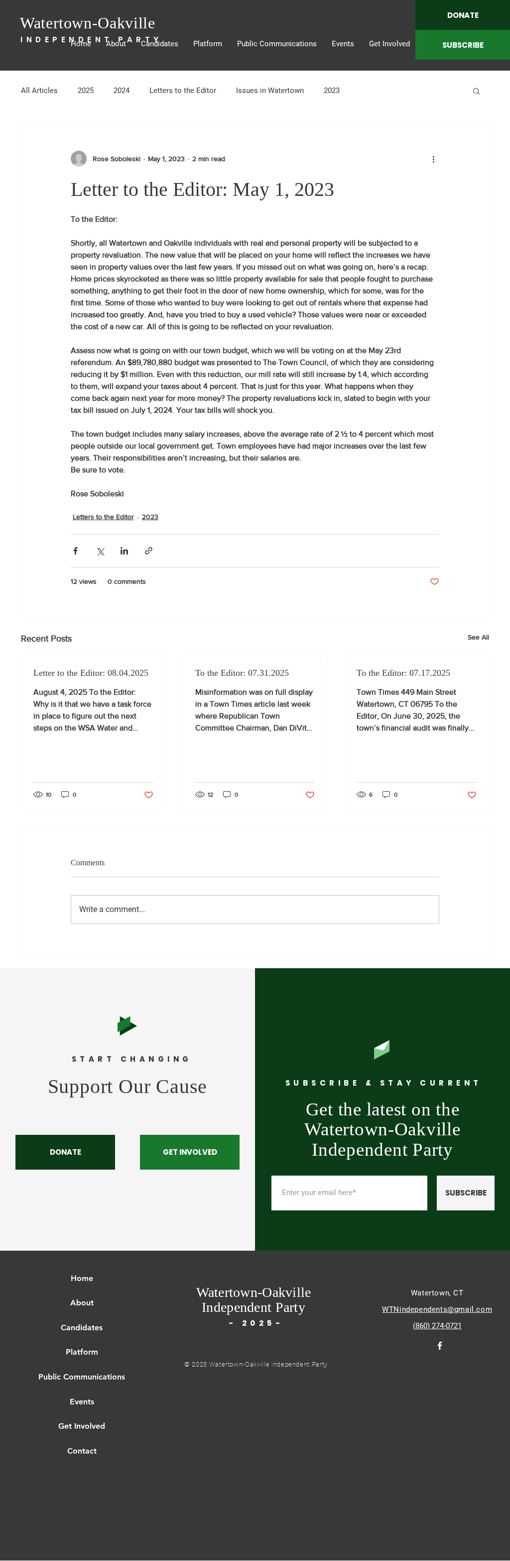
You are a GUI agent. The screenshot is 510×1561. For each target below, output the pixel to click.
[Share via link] (148, 550)
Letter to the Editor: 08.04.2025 (90, 673)
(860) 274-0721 (437, 1325)
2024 (121, 90)
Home (82, 1278)
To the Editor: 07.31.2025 (242, 673)
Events (82, 1401)
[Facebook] (439, 1345)
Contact (82, 1451)
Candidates (82, 1327)
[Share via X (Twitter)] (100, 550)
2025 (86, 90)
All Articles (39, 90)
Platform (82, 1352)
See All (478, 637)
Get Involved (81, 1426)
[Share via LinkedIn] (124, 550)
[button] (476, 90)
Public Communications (81, 1376)
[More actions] (433, 159)
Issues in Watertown (270, 90)
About (82, 1302)
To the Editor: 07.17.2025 (403, 673)
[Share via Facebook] (75, 550)
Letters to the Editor (182, 90)
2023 (332, 90)
